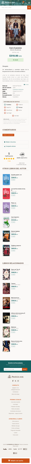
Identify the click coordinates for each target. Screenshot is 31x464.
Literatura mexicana (18, 89)
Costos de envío (15, 423)
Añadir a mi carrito (16, 461)
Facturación (15, 435)
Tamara (13, 283)
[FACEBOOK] (13, 381)
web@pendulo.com (15, 389)
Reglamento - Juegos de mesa (15, 413)
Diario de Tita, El (15, 269)
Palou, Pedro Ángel (15, 284)
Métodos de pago (15, 425)
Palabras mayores (16, 245)
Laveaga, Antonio (15, 342)
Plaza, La (13, 203)
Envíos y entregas (15, 428)
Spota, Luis (15, 52)
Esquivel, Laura (14, 270)
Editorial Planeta (17, 85)
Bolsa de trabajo (15, 394)
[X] (15, 381)
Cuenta (15, 432)
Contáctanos (15, 391)
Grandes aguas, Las (16, 174)
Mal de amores (15, 297)
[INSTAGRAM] (18, 381)
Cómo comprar (15, 421)
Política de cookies (15, 408)
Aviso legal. (15, 404)
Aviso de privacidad (15, 402)
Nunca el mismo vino (16, 341)
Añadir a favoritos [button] (11, 142)
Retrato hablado (15, 231)
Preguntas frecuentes (15, 430)
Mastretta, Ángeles (16, 299)
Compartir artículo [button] (11, 146)
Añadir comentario (8, 135)
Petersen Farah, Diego (16, 314)
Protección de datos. (15, 406)
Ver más (27, 84)
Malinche (13, 327)
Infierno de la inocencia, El (18, 313)
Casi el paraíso (15, 217)
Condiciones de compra (15, 411)
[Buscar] (29, 7)
